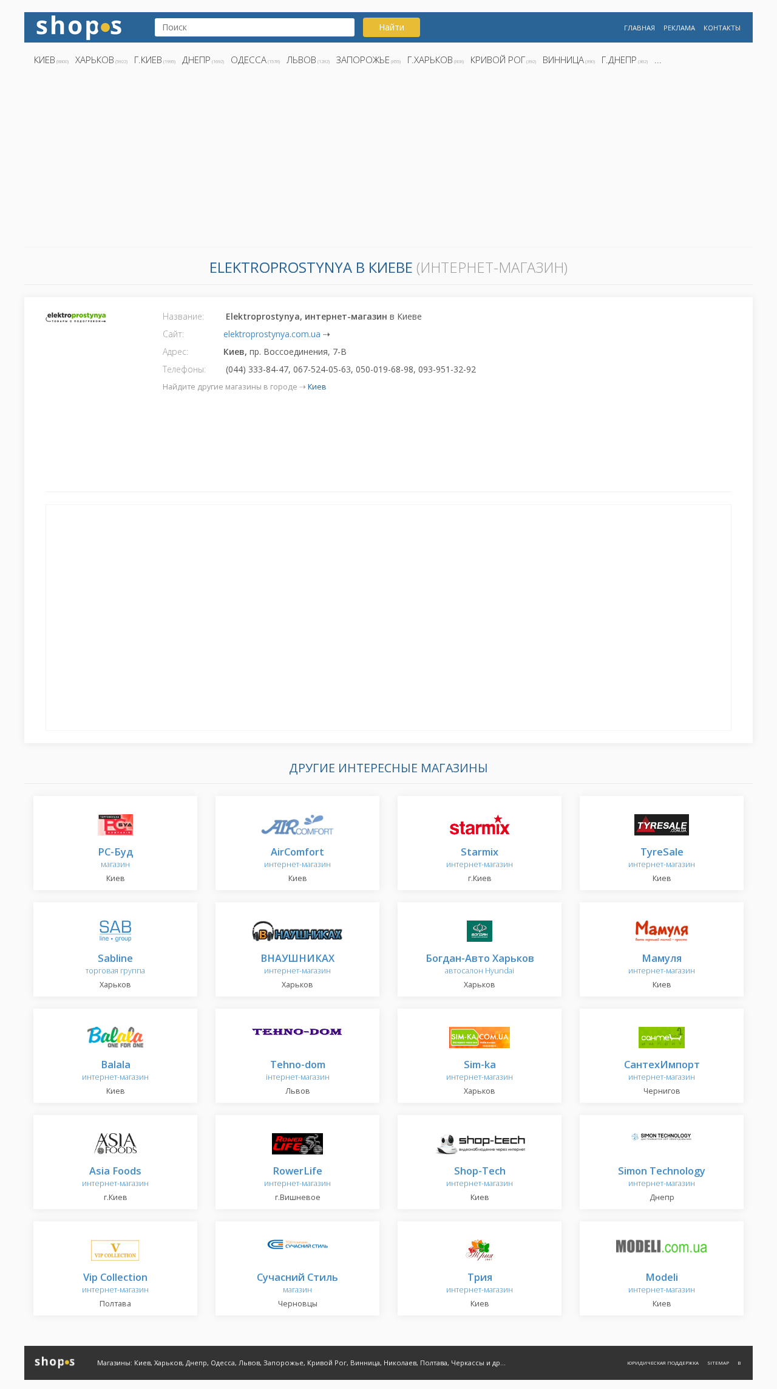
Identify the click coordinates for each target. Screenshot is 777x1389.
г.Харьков (430, 59)
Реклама (679, 27)
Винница (563, 59)
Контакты (722, 27)
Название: (183, 316)
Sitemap (718, 1362)
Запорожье (363, 59)
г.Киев (148, 59)
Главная (639, 27)
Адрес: (175, 351)
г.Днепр (619, 59)
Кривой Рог (497, 59)
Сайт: (173, 334)
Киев (44, 59)
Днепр (196, 59)
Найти (391, 27)
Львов (301, 59)
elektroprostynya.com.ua (272, 334)
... (658, 59)
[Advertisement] (388, 160)
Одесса (248, 59)
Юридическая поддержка (663, 1362)
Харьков (94, 59)
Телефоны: (184, 369)
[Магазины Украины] (78, 26)
